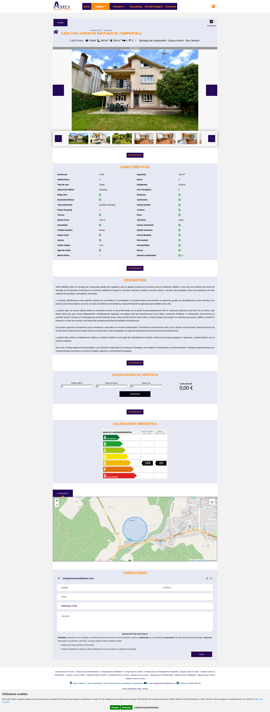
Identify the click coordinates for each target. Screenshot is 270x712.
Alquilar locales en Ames (135, 678)
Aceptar (115, 707)
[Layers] (212, 502)
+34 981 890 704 (194, 683)
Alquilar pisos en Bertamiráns (162, 675)
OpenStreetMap (202, 560)
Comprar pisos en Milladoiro (112, 672)
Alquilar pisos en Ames (140, 675)
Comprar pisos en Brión (133, 672)
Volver (61, 22)
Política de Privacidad (85, 645)
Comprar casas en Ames (189, 672)
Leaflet (191, 560)
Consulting (136, 6)
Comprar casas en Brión (75, 675)
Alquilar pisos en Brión (206, 675)
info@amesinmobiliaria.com (78, 578)
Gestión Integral (154, 6)
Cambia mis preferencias (146, 707)
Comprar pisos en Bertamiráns (88, 672)
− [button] (57, 505)
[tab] (63, 493)
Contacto (171, 6)
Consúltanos (135, 154)
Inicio (87, 6)
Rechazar (126, 707)
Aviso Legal (71, 645)
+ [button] (57, 500)
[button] (211, 22)
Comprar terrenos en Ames (118, 675)
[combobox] (213, 6)
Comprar (118, 6)
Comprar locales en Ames (96, 675)
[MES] (62, 11)
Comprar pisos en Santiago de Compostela (161, 672)
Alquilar (99, 6)
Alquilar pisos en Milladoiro (185, 675)
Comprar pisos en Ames (64, 672)
